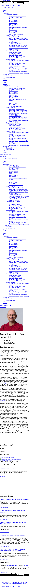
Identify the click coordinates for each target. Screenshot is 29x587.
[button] (14, 435)
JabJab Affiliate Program (15, 52)
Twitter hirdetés (13, 30)
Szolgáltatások (6, 13)
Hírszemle (12, 342)
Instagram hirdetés (13, 21)
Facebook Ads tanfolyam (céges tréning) (19, 73)
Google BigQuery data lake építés (17, 46)
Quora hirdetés (12, 32)
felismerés (2, 400)
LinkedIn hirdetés (13, 24)
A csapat (5, 12)
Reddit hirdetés (13, 31)
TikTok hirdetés (13, 23)
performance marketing (11, 565)
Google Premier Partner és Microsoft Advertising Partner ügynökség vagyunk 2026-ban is (13, 550)
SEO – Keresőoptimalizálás (16, 34)
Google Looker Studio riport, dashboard (19, 45)
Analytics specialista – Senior (7, 468)
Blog (4, 78)
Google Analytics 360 (14, 53)
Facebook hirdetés (13, 20)
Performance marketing (12, 14)
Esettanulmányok (10, 77)
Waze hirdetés (12, 25)
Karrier (5, 80)
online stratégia (18, 567)
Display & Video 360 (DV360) (17, 56)
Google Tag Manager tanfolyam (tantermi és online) (17, 64)
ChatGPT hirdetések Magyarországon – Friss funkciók (14, 499)
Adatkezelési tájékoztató (17, 582)
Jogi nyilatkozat (6, 582)
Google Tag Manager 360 (15, 55)
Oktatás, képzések (10, 59)
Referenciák (6, 74)
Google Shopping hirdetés (15, 17)
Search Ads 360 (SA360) (15, 57)
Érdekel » (2, 476)
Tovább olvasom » (4, 507)
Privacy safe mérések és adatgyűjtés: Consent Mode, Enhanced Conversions (18, 39)
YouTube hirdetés (13, 18)
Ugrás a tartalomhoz (5, 0)
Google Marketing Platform (13, 50)
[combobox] (7, 450)
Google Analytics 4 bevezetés (16, 37)
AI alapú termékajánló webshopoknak (18, 41)
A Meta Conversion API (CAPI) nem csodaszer (12, 535)
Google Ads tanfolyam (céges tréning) (18, 71)
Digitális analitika (10, 35)
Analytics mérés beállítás (15, 43)
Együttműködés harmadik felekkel (17, 583)
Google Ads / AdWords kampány (17, 16)
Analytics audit (13, 42)
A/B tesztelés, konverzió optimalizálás (18, 48)
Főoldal (5, 10)
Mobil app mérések (14, 49)
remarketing (3, 383)
